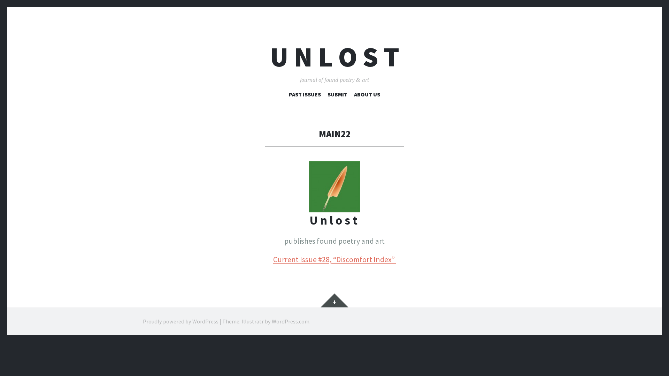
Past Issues (305, 94)
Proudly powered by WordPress (180, 321)
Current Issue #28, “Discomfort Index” (334, 259)
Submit (337, 94)
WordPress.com (290, 321)
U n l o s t (334, 57)
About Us (367, 94)
